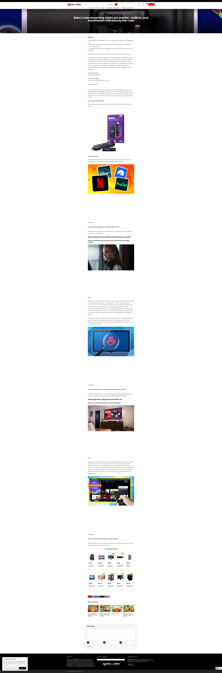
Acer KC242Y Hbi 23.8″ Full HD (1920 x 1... (120, 586)
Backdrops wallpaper (93, 78)
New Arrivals (109, 7)
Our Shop (95, 7)
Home (90, 7)
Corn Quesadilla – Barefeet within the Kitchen (92, 615)
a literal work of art (93, 84)
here (94, 473)
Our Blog (102, 7)
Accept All (23, 668)
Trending (123, 7)
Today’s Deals (116, 7)
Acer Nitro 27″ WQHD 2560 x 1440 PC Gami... (111, 566)
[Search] (116, 4)
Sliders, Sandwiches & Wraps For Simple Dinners (105, 615)
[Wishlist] (142, 4)
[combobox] (111, 659)
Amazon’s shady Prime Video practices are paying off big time (103, 538)
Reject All (15, 668)
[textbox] (111, 660)
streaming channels (93, 73)
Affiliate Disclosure (131, 665)
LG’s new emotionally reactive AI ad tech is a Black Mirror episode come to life (107, 389)
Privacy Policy (130, 7)
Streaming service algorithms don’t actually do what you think (103, 227)
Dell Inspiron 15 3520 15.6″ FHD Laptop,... (101, 566)
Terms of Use (130, 664)
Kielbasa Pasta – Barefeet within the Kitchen (128, 615)
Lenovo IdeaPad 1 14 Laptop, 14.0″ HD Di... (92, 586)
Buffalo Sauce (115, 614)
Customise (7, 668)
